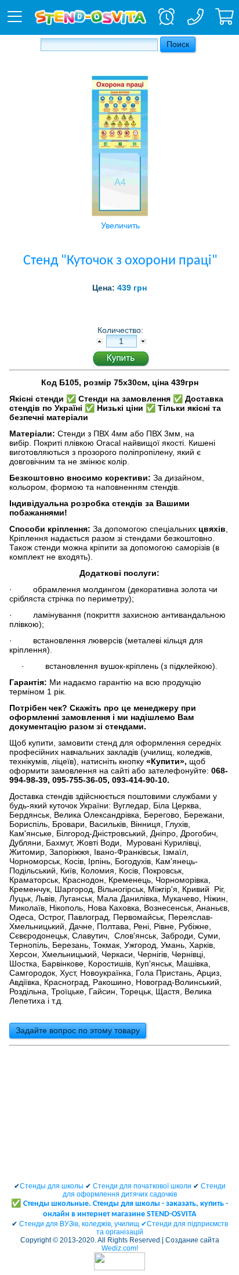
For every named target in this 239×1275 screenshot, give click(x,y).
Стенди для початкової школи (142, 1186)
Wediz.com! (120, 1248)
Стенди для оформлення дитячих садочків (144, 1190)
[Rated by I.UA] (119, 1268)
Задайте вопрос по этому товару (78, 1030)
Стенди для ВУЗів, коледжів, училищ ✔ (83, 1224)
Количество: (121, 330)
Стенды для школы (52, 1186)
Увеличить (120, 225)
